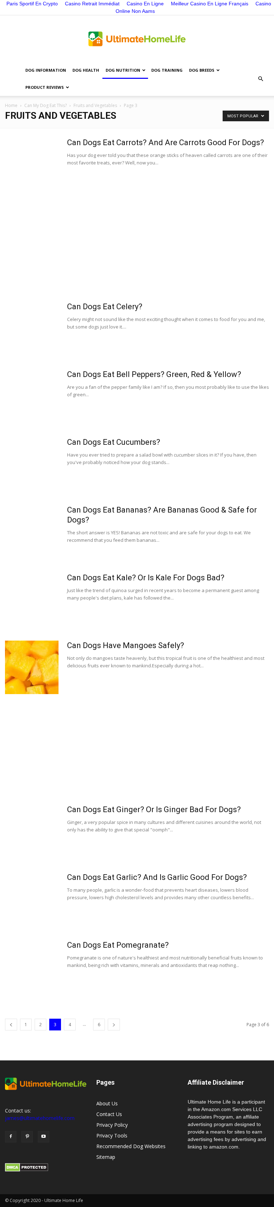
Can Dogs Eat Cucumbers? (113, 442)
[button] (260, 78)
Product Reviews (44, 87)
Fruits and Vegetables (95, 105)
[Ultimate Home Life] (137, 38)
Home (11, 105)
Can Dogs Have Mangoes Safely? (125, 645)
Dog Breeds (201, 70)
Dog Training (167, 70)
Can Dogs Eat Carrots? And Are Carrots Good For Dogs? (165, 142)
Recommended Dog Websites (131, 1146)
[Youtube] (43, 1136)
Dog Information (45, 70)
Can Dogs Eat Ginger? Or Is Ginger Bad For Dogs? (154, 809)
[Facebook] (10, 1136)
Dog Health (85, 70)
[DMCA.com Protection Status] (26, 1169)
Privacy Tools (111, 1135)
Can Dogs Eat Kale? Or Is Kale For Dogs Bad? (145, 577)
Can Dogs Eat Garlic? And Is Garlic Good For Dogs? (157, 877)
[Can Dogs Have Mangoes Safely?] (32, 667)
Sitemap (105, 1156)
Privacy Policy (112, 1124)
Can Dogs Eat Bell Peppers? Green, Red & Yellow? (154, 374)
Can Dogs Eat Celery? (104, 306)
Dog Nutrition (123, 70)
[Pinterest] (27, 1136)
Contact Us (109, 1114)
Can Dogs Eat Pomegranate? (118, 945)
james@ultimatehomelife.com (40, 1118)
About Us (107, 1103)
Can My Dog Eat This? (45, 105)
